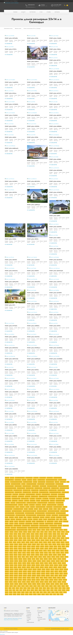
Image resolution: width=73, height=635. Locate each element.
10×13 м (43, 529)
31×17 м (23, 581)
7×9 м (21, 590)
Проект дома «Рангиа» (33, 369)
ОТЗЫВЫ (49, 12)
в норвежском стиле (27, 492)
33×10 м (55, 581)
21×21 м (59, 563)
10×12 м (38, 529)
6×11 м (15, 586)
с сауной (27, 506)
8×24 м (10, 592)
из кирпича (24, 479)
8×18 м (55, 590)
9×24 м (39, 594)
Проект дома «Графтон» (33, 336)
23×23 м (21, 569)
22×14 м (38, 565)
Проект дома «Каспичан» (11, 403)
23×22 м (16, 569)
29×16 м (33, 579)
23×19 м (64, 567)
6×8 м (10, 588)
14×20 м (62, 542)
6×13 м (23, 586)
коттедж (6, 523)
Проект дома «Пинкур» (33, 270)
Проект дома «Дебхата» (11, 336)
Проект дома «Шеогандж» (56, 270)
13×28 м (51, 540)
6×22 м (59, 586)
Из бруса (28, 617)
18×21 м (41, 554)
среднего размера (51, 519)
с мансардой (32, 504)
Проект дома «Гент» (10, 305)
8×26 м (18, 592)
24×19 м (25, 571)
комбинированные (41, 481)
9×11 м (49, 592)
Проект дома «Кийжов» (55, 126)
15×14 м (6, 546)
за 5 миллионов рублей (39, 513)
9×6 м (51, 594)
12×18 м (45, 536)
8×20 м (63, 590)
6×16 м (35, 586)
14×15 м (40, 542)
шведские (11, 521)
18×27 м (6, 556)
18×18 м (28, 554)
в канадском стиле (24, 498)
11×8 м (66, 534)
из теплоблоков (18, 479)
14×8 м (46, 544)
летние (25, 517)
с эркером (65, 506)
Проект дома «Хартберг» (55, 292)
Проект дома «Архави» (55, 159)
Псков (20, 618)
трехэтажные (41, 523)
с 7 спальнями (8, 500)
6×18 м (43, 586)
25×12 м (7, 573)
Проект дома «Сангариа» (55, 458)
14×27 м (29, 544)
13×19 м (15, 540)
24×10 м (48, 569)
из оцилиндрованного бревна (16, 481)
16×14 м (24, 548)
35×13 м (20, 584)
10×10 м (30, 529)
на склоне (60, 525)
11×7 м (62, 534)
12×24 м (11, 538)
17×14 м (57, 550)
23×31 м (30, 569)
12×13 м (23, 536)
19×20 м (11, 559)
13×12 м (49, 538)
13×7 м (6, 542)
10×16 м (56, 529)
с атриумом (21, 500)
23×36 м (39, 569)
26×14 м (16, 575)
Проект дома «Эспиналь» (56, 192)
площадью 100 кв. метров (33, 527)
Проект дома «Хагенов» (55, 226)
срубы (57, 519)
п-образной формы (57, 523)
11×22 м (36, 534)
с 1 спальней (32, 498)
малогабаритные (36, 517)
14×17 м (49, 542)
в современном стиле (16, 498)
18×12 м (66, 552)
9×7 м (54, 594)
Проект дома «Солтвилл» (11, 104)
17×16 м (66, 550)
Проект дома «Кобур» (54, 403)
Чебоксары (10, 618)
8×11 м (28, 590)
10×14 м (47, 529)
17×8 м (50, 552)
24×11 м (52, 569)
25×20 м (38, 573)
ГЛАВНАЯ (15, 12)
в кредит (40, 509)
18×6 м (15, 556)
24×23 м (43, 571)
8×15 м (44, 590)
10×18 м (65, 529)
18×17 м (24, 554)
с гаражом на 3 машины (42, 502)
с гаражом (7, 502)
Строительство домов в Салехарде (10, 628)
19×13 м (44, 556)
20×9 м (6, 563)
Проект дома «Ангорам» (33, 303)
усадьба (60, 521)
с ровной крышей (35, 486)
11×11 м (54, 531)
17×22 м (28, 552)
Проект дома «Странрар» (11, 115)
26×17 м (24, 575)
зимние (6, 517)
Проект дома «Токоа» (55, 49)
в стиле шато (27, 496)
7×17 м (44, 588)
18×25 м (59, 554)
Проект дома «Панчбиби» (55, 359)
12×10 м (10, 536)
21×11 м (15, 563)
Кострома (11, 619)
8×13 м (36, 590)
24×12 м (56, 569)
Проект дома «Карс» (32, 104)
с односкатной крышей (50, 484)
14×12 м (27, 542)
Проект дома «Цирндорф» (12, 281)
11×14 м (67, 531)
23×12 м (32, 567)
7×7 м (14, 590)
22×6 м (11, 567)
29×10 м (20, 579)
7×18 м (48, 588)
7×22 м (64, 588)
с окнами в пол (60, 504)
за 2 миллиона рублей (9, 513)
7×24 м (67, 588)
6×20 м (50, 586)
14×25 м (20, 544)
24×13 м (61, 569)
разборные (35, 519)
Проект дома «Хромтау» (55, 303)
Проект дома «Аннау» (10, 369)
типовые (64, 519)
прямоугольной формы (44, 525)
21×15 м (33, 563)
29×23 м (42, 579)
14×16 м (45, 542)
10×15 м (52, 529)
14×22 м (7, 544)
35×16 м (29, 584)
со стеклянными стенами (18, 509)
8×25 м (14, 592)
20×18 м (20, 561)
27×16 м (20, 577)
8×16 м (48, 590)
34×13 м (11, 584)
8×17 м (52, 590)
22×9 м (19, 567)
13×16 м (67, 538)
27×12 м (6, 577)
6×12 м (19, 586)
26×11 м (6, 575)
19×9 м (41, 559)
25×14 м (16, 573)
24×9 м (56, 571)
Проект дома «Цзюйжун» (11, 380)
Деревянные (28, 615)
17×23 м (32, 552)
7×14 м (32, 588)
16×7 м (28, 550)
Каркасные (40, 612)
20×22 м (39, 561)
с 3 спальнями (45, 498)
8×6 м (31, 592)
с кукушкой (26, 504)
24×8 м (52, 571)
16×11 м (11, 548)
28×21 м (7, 579)
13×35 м (60, 540)
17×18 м (11, 552)
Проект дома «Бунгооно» (11, 347)
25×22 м (43, 573)
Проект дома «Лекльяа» (33, 380)
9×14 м (61, 592)
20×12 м (54, 559)
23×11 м (28, 567)
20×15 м (7, 561)
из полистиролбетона (9, 479)
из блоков (12, 477)
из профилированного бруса (51, 479)
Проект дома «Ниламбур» (33, 458)
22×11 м (24, 565)
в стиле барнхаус (65, 492)
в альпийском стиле (29, 488)
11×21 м (32, 534)
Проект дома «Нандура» (55, 414)
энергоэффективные (40, 521)
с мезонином (38, 504)
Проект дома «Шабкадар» (11, 148)
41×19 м (6, 586)
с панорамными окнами (9, 506)
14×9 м (50, 544)
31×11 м (19, 581)
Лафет (28, 620)
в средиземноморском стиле (55, 492)
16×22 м (59, 548)
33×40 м (7, 584)
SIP (38, 614)
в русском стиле (35, 492)
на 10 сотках (13, 527)
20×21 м (34, 561)
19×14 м (48, 556)
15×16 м (15, 546)
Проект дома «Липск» (32, 239)
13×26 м (47, 540)
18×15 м (15, 554)
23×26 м (25, 569)
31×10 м (15, 581)
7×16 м (40, 588)
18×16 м (19, 554)
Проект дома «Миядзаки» (11, 391)
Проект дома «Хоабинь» (33, 425)
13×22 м (29, 540)
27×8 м (37, 577)
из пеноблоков (50, 477)
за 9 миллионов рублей (20, 515)
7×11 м (21, 588)
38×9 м (61, 584)
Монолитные (39, 617)
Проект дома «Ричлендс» (33, 347)
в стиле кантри (22, 494)
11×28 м (54, 534)
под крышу (25, 519)
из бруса (34, 479)
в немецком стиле (18, 492)
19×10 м (31, 556)
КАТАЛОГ (23, 12)
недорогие (13, 519)
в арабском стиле (46, 488)
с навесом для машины (51, 504)
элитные (33, 521)
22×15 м (42, 565)
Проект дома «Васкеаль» (55, 259)
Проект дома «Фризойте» (33, 281)
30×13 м (65, 579)
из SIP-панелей (63, 481)
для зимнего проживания (17, 511)
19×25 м (29, 559)
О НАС (41, 12)
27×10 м (60, 575)
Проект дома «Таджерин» (11, 82)
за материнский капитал (63, 515)
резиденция (65, 521)
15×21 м (37, 546)
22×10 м (20, 565)
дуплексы (16, 523)
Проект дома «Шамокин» (56, 82)
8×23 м (6, 592)
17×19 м (15, 552)
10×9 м (46, 531)
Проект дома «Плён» (32, 403)
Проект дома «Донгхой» (55, 336)
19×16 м (57, 556)
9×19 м (18, 594)
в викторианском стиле (64, 488)
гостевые (50, 509)
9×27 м (47, 594)
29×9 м (46, 579)
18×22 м (46, 554)
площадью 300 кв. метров (22, 529)
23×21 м (11, 569)
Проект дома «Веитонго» (33, 181)
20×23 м (43, 561)
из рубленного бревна (27, 481)
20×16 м (11, 561)
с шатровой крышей (21, 488)
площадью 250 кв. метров (10, 529)
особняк (56, 521)
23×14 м (41, 567)
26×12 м (11, 575)
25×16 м (25, 573)
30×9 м (10, 581)
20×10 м (45, 559)
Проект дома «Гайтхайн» (11, 38)
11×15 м (6, 534)
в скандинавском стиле (43, 492)
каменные (7, 477)
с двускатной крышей (9, 486)
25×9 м (61, 573)
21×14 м (28, 563)
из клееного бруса (41, 479)
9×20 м (22, 594)
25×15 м (20, 573)
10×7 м (38, 531)
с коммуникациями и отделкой (11, 504)
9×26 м (43, 594)
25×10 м (60, 571)
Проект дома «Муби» (54, 369)
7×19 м (52, 588)
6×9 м (13, 588)
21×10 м (11, 563)
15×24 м (51, 546)
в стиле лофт (38, 494)
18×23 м (50, 554)
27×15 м (15, 577)
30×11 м (55, 579)
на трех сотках (65, 525)
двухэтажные (35, 523)
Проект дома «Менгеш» (11, 425)
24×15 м (7, 571)
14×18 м (53, 542)
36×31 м (52, 584)
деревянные (29, 479)
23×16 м (50, 567)
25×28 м (52, 573)
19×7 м (33, 559)
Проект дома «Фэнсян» (11, 259)
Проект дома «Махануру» (55, 148)
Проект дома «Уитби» (32, 137)
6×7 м (6, 588)
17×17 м (6, 552)
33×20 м (64, 581)
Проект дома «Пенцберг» (55, 71)
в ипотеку (36, 509)
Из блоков (29, 612)
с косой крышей (43, 486)
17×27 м (45, 552)
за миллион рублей (64, 511)
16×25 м (11, 550)
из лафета (35, 481)
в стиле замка (15, 494)
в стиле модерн (54, 494)
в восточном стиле (8, 490)
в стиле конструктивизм (30, 494)
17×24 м (37, 552)
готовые (55, 509)
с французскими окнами (40, 506)
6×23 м (63, 586)
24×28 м (48, 571)
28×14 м (59, 577)
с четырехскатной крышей (31, 484)
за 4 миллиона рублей (29, 513)
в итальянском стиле (52, 490)
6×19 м (46, 586)
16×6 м (24, 550)
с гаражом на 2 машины (31, 502)
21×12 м (19, 563)
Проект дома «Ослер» (32, 160)
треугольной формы (49, 523)
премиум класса (50, 521)
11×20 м (28, 534)
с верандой (52, 500)
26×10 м (65, 573)
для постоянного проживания (53, 511)
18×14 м (11, 554)
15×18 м (24, 546)
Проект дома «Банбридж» (34, 359)
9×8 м (58, 594)
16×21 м (55, 548)
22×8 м (15, 567)
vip (45, 521)
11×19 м (23, 534)
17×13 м (53, 550)
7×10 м (17, 588)
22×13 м (33, 565)
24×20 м (29, 571)
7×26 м (6, 590)
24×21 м (34, 571)
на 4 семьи (53, 517)
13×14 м (58, 538)
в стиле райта (7, 496)
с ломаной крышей (59, 484)
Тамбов (5, 618)
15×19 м (28, 546)
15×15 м (11, 546)
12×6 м (24, 538)
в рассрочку (45, 509)
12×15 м (32, 536)
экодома (16, 521)
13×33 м (56, 540)
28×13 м (54, 577)
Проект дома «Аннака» (33, 292)
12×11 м (15, 536)
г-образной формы (17, 525)
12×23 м (7, 538)
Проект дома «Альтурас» (55, 281)
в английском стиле (38, 488)
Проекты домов (18, 28)
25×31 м (56, 573)
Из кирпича (29, 614)
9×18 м (14, 594)
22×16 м (47, 565)
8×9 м (41, 592)
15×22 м (42, 546)
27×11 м (64, 575)
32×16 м (46, 581)
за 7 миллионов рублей (60, 513)
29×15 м (29, 579)
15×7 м (59, 546)
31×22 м (28, 581)
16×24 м (7, 550)
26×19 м (29, 575)
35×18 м (34, 584)
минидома (42, 517)
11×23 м (41, 534)
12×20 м (54, 536)
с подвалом (22, 506)
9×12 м (53, 592)
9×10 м (45, 592)
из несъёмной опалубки (15, 484)
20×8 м (66, 561)
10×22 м (20, 531)
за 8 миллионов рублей (9, 515)
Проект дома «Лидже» (55, 248)
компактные (11, 517)
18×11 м (62, 552)
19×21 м (15, 559)
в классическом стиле (9, 492)
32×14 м (41, 581)
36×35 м (57, 584)
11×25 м (50, 534)
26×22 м (38, 575)
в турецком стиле (34, 496)
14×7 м (42, 544)
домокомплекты (55, 515)
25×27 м (47, 573)
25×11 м (65, 571)
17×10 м (40, 550)
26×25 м (48, 575)
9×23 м (34, 594)
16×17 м (37, 548)
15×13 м (67, 544)
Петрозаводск (15, 618)
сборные (40, 519)
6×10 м (11, 586)
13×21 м (24, 540)
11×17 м (15, 534)
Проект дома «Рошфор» (55, 380)
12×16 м (37, 536)
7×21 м (60, 588)
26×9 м (56, 575)
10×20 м (11, 531)
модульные (47, 517)
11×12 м (58, 531)
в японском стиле (61, 496)
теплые (61, 519)
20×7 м (62, 561)
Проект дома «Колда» (10, 93)
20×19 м (25, 561)
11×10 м (50, 531)
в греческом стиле (34, 490)
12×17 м (41, 536)
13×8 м (10, 542)
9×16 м (6, 594)
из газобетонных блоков (19, 477)
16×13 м (20, 548)
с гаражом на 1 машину (21, 502)
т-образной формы (9, 525)
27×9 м (41, 577)
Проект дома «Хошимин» (11, 469)
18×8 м (23, 556)
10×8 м (42, 531)
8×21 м (67, 590)
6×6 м (67, 586)
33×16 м (59, 581)
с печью (17, 506)
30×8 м (6, 581)
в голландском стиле (18, 490)
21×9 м (15, 565)
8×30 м (26, 592)
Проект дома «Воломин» (55, 170)
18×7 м (19, 556)
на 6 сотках (7, 527)
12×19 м (50, 536)
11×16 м (11, 534)
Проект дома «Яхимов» (55, 314)
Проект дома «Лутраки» (11, 325)
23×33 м (34, 569)
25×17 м (29, 573)
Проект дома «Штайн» (10, 414)
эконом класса (22, 521)
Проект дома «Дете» (54, 104)
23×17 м (55, 567)
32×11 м (37, 581)
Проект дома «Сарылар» (33, 259)
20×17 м (16, 561)
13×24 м (38, 540)
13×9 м (14, 542)
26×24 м (43, 575)
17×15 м (62, 550)
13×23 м (33, 540)
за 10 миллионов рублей (31, 515)
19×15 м (53, 556)
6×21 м (55, 586)
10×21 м (16, 531)
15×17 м (20, 546)
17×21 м (24, 552)
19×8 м (37, 559)
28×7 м (15, 579)
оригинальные (18, 519)
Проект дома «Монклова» (34, 414)
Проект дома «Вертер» (33, 391)
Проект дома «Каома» (55, 181)
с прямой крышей (18, 486)
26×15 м (20, 575)
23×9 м (43, 569)
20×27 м (57, 561)
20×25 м (53, 561)
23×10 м (24, 567)
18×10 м (58, 552)
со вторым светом (8, 509)
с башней (38, 500)
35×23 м (38, 584)
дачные (59, 509)
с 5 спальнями (59, 498)
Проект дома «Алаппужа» (56, 391)
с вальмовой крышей (27, 486)
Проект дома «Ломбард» (33, 93)
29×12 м (24, 579)
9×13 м (57, 592)
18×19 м (32, 554)
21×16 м (37, 563)
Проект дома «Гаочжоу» (11, 181)
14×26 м (25, 544)
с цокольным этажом (57, 506)
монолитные (7, 484)
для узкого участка (53, 525)
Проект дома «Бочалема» (33, 82)
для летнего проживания (42, 511)
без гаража (13, 502)
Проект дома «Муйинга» (33, 325)
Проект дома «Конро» (10, 126)
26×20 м (34, 575)
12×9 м (36, 538)
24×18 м (20, 571)
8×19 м (59, 590)
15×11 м (58, 544)
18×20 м (37, 554)
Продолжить (2, 634)
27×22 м (33, 577)
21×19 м (50, 563)
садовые (45, 519)
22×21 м (60, 565)
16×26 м (16, 550)
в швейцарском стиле (43, 496)
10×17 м (61, 529)
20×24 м (48, 561)
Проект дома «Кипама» (33, 436)
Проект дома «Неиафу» (11, 447)
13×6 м (64, 540)
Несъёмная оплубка (42, 619)
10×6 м (34, 531)
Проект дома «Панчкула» (56, 347)
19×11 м (35, 556)
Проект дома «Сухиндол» (34, 314)
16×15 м (28, 548)
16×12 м (15, 548)
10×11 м (34, 529)
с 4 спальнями (52, 498)
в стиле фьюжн (21, 496)
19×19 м (6, 559)
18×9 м (27, 556)
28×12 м (50, 577)
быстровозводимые (50, 481)
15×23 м (46, 546)
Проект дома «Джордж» (33, 447)
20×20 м (30, 561)
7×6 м (10, 590)
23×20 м (7, 569)
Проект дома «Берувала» (33, 115)
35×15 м (25, 584)
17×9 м (53, 552)
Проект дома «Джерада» (33, 204)
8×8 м (38, 592)
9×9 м (61, 594)
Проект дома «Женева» (55, 447)
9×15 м (65, 592)
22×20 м (56, 565)
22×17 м (51, 565)
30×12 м (60, 579)
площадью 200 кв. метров (56, 527)
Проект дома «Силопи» (33, 126)
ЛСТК (68, 481)
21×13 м (24, 563)
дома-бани (48, 515)
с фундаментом (49, 506)
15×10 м (54, 544)
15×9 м (67, 546)
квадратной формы (34, 525)
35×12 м (16, 584)
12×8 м (32, 538)
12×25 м (16, 538)
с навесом (44, 504)
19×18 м (66, 556)
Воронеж (16, 619)
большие (25, 509)
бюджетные (31, 509)
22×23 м (65, 565)
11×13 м (62, 531)
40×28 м (65, 584)
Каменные (28, 610)
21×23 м (63, 563)
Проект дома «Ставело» (11, 436)
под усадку (30, 519)
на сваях (64, 517)
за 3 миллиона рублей (19, 513)
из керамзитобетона (57, 477)
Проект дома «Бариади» (55, 137)
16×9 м (36, 550)
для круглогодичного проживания (29, 511)
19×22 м (20, 559)
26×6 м (52, 575)
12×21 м (59, 536)
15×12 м (63, 544)
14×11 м (23, 542)
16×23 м (64, 548)
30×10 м (51, 579)
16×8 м (32, 550)
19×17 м (62, 556)
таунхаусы (11, 523)
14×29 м (34, 544)
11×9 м (6, 536)
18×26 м (63, 554)
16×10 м (7, 548)
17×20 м (19, 552)
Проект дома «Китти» (55, 60)
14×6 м (38, 544)
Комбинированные (30, 622)
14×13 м (31, 542)
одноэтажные (21, 523)
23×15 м (46, 567)
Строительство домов (8, 28)
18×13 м (6, 554)
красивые (21, 517)
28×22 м (11, 579)
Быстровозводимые (41, 610)
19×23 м (24, 559)
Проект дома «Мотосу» (55, 93)
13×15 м (62, 538)
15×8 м (63, 546)
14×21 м (67, 542)
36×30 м (48, 584)
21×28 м (11, 565)
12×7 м (28, 538)
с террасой (32, 506)
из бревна (7, 481)
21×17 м (41, 563)
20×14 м (64, 559)
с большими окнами (45, 500)
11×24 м (45, 534)
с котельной (20, 504)
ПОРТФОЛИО (33, 12)
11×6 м (58, 534)
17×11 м (45, 550)
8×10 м (24, 590)
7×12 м (25, 588)
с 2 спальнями (38, 498)
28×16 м (63, 577)
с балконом (26, 500)
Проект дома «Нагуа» (54, 425)
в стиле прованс (61, 494)
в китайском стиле (61, 490)
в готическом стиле (26, 490)
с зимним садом (51, 502)
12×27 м (20, 538)
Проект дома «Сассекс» (55, 436)
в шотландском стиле (52, 496)
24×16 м (11, 571)
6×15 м (31, 586)
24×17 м (16, 571)
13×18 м (11, 540)
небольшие (7, 519)
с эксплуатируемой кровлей (10, 488)
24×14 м (65, 569)
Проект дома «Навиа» (55, 237)
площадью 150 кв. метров (44, 527)
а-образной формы (26, 525)
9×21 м (26, 594)
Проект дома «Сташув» (55, 38)
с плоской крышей (40, 484)
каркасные (57, 481)
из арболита (36, 477)
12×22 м (63, 536)
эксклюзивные (28, 521)
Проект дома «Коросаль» (11, 458)
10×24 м (29, 531)
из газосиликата (43, 477)
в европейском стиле (43, 490)
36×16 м (43, 584)
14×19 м (58, 542)
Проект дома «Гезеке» (10, 239)
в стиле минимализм (46, 494)
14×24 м (16, 544)
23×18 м (59, 567)
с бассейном (32, 500)
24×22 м (38, 571)
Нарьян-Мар (6, 619)
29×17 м (38, 579)
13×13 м (53, 538)
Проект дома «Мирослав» (11, 359)
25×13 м (11, 573)
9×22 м (30, 594)
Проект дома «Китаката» (11, 270)
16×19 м (46, 548)
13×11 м (45, 538)
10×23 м (25, 531)
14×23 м (11, 544)
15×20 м (33, 546)
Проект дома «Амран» (10, 137)
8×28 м (23, 592)
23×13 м (37, 567)
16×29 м (20, 550)
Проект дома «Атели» (32, 38)
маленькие (29, 517)
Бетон (39, 620)
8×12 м (32, 590)
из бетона (23, 484)
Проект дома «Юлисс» (33, 61)
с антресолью (14, 500)
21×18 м (46, 563)
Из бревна (29, 619)
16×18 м (41, 548)
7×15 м (36, 588)
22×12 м (29, 565)
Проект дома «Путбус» (11, 49)
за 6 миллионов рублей (50, 513)
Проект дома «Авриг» (54, 215)
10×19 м (7, 531)
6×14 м (27, 586)
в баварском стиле (55, 488)
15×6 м (55, 546)
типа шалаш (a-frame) (41, 515)
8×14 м (40, 590)
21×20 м (55, 563)
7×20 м (56, 588)
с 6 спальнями (65, 498)
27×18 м (28, 577)
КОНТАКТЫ (57, 12)
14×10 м (18, 542)
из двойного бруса (62, 479)
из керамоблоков (29, 477)
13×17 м (6, 540)
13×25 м (42, 540)
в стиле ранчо (14, 496)
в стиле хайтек (8, 498)
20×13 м (59, 559)
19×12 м (40, 556)
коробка (16, 517)
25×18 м (34, 573)
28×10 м (45, 577)
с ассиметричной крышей (52, 486)
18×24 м (55, 554)
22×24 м (7, 567)
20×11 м (50, 559)
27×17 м (24, 577)
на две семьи (58, 517)
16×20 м (50, 548)
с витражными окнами (60, 500)
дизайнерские (8, 511)
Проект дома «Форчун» (11, 192)
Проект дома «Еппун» (55, 325)
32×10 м (33, 581)
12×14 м (28, 536)
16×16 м (33, 548)
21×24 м (7, 565)
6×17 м (39, 586)
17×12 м (49, 550)
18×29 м (11, 556)
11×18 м (19, 534)
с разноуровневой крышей (63, 486)
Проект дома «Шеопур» (55, 115)
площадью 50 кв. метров (22, 527)
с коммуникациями (59, 502)
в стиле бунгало (8, 494)
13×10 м (40, 538)
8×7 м (34, 592)
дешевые (63, 509)
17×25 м (41, 552)
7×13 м (29, 588)
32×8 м (50, 581)
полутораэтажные (28, 523)
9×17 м (10, 594)
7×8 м (17, 590)
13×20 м (20, 540)
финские (6, 521)
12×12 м (19, 536)
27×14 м (11, 577)
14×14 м (36, 542)
